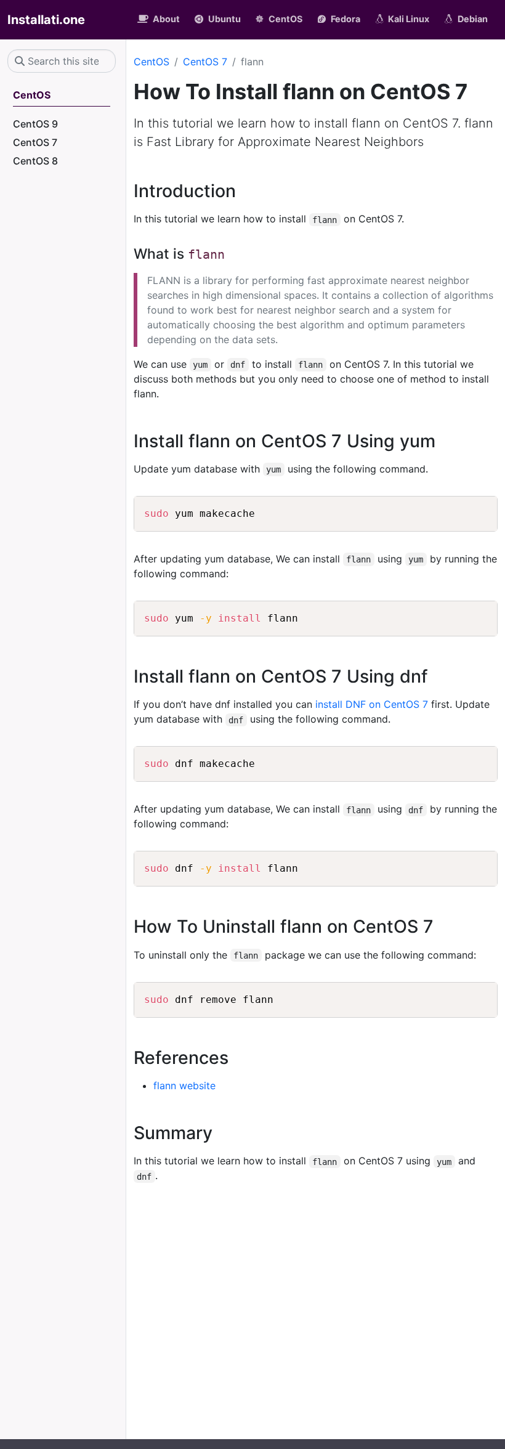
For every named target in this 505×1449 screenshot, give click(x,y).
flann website (184, 1085)
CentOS (151, 61)
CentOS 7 (205, 61)
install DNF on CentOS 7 (371, 704)
